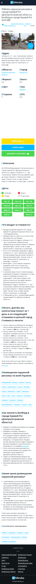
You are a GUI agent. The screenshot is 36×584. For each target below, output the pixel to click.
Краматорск (11, 391)
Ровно (18, 391)
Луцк (8, 395)
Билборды (22, 557)
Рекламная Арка (15, 537)
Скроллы (21, 569)
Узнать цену (18, 147)
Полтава (28, 382)
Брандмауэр (5, 537)
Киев (30, 404)
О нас (4, 566)
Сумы (13, 395)
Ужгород (24, 404)
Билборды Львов (25, 555)
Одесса (20, 386)
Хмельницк (25, 391)
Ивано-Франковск (7, 404)
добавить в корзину (18, 153)
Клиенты (5, 557)
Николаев (5, 400)
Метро (20, 572)
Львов (4, 395)
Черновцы (17, 404)
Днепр (4, 386)
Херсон (4, 391)
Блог (3, 560)
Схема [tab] (10, 31)
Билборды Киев (8, 569)
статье (5, 365)
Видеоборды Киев (25, 563)
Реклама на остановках (9, 541)
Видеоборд (12, 532)
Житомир (26, 386)
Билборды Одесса (8, 572)
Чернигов (20, 400)
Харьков (21, 382)
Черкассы (19, 395)
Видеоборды (23, 560)
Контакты (5, 563)
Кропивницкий (6, 382)
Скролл (26, 532)
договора (25, 446)
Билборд (7, 26)
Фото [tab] (4, 31)
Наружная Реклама (9, 555)
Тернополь (12, 400)
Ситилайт (20, 532)
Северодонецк (12, 386)
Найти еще (18, 141)
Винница (14, 382)
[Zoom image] (18, 41)
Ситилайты (22, 566)
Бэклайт (24, 537)
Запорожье (27, 395)
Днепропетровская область (17, 25)
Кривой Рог (27, 25)
